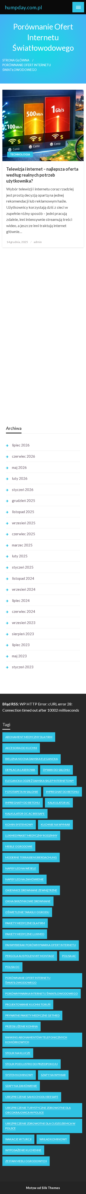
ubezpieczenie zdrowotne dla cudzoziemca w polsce (40, 1126)
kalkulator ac (59, 802)
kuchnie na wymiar (55, 824)
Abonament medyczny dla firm (28, 737)
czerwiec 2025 (23, 534)
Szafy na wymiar (53, 1075)
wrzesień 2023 (23, 622)
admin (38, 242)
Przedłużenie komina (21, 1026)
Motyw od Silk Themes (43, 1188)
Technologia (20, 154)
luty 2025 (19, 556)
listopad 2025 (23, 512)
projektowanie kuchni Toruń (27, 1004)
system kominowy (19, 1075)
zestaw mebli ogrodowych (26, 1161)
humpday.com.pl (23, 7)
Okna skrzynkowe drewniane (28, 901)
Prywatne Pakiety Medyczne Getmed (32, 1015)
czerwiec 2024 (23, 611)
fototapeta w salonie (21, 791)
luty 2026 (19, 478)
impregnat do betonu (62, 791)
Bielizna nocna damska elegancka (31, 759)
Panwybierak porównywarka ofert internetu (40, 945)
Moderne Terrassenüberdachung (31, 857)
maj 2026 (19, 467)
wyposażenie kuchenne (23, 1150)
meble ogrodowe (18, 846)
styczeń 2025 (22, 567)
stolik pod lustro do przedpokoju (31, 1064)
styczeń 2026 (22, 489)
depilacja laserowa (20, 770)
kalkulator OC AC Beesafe (25, 813)
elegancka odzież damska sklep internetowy (39, 781)
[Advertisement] (42, 346)
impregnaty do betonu (22, 802)
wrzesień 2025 (23, 523)
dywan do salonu (56, 770)
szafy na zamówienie (21, 1086)
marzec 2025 (22, 545)
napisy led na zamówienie (24, 879)
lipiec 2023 (21, 645)
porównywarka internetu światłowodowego (41, 993)
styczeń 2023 (22, 667)
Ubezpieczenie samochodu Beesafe (31, 1097)
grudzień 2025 (23, 500)
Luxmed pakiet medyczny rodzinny (31, 835)
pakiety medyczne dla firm (25, 923)
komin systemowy (19, 824)
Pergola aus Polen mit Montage (29, 956)
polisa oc (12, 967)
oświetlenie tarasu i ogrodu (27, 912)
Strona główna (15, 60)
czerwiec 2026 (23, 456)
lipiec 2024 (21, 600)
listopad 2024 (23, 578)
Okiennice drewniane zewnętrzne (31, 890)
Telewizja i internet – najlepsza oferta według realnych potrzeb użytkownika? (42, 174)
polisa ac (69, 956)
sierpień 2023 (23, 634)
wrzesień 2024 (23, 589)
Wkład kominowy (53, 1139)
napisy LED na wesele (20, 868)
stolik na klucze (17, 1053)
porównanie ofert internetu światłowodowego (27, 980)
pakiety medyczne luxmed (24, 934)
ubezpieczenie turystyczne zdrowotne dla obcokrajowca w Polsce (38, 1110)
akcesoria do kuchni (21, 748)
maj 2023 (19, 656)
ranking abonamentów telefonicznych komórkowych (36, 1039)
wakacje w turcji (18, 1139)
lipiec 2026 (21, 445)
